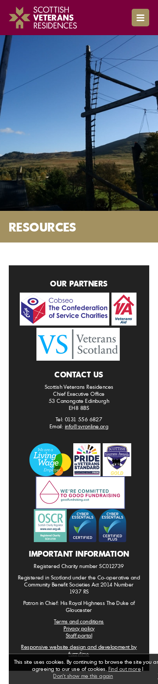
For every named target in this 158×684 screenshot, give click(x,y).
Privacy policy (79, 628)
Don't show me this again (83, 676)
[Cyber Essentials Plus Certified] (112, 525)
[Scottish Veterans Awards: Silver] (117, 459)
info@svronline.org (87, 426)
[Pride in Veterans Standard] (87, 459)
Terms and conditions (79, 621)
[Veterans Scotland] (78, 344)
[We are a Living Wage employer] (50, 459)
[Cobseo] (64, 309)
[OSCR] (50, 525)
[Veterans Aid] (123, 309)
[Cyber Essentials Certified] (83, 525)
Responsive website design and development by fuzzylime (78, 650)
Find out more (124, 669)
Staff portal (79, 635)
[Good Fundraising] (80, 492)
